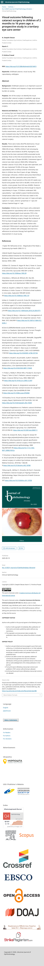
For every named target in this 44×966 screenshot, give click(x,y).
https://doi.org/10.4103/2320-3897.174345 (17, 368)
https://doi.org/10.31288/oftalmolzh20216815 (21, 66)
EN (22, 548)
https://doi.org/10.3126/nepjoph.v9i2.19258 (17, 403)
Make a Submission (11, 720)
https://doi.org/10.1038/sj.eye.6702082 (16, 393)
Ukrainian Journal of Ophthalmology (17, 2)
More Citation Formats (10, 695)
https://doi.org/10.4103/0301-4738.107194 (23, 353)
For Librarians (7, 739)
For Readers (6, 732)
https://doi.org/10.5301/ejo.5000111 (25, 430)
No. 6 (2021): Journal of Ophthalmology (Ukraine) (17, 9)
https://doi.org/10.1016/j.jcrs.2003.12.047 (18, 380)
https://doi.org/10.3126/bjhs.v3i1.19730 (18, 480)
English (5, 708)
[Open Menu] (2, 2)
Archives (10, 7)
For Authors (6, 736)
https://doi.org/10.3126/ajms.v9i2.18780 (16, 465)
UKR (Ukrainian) (10, 548)
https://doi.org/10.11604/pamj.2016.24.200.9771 (24, 311)
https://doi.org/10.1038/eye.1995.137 (16, 296)
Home (4, 7)
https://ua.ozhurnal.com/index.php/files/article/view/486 (19, 691)
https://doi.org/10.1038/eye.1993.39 (14, 273)
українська (7, 711)
